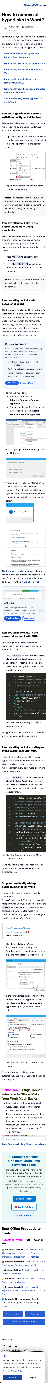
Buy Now (26, 1144)
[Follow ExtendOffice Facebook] (4, 1346)
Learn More (28, 383)
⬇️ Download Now (24, 1198)
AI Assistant (31, 1249)
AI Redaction (19, 1256)
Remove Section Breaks (13, 1282)
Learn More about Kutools (24, 1321)
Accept (12, 1377)
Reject (33, 1377)
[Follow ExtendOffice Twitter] (10, 1346)
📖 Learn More (24, 1215)
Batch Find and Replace (33, 1270)
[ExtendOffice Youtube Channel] (16, 1346)
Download (12, 383)
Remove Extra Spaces (33, 1278)
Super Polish (24, 1253)
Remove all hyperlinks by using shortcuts (24, 63)
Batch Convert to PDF (25, 1265)
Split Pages (31, 1261)
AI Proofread (33, 1256)
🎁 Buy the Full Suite (24, 1207)
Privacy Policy (17, 1371)
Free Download (12, 618)
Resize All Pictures (12, 1273)
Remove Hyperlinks (16, 571)
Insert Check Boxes (24, 1290)
